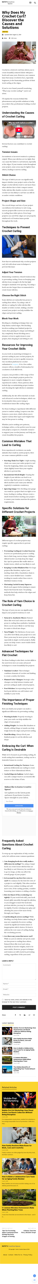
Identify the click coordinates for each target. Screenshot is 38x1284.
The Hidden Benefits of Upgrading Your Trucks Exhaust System (24, 1069)
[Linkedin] (25, 1015)
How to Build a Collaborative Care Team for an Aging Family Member (23, 1050)
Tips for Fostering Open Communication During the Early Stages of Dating (10, 1233)
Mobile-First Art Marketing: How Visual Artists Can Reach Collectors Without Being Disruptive (24, 1030)
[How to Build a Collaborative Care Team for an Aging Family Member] (7, 1051)
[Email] (34, 1015)
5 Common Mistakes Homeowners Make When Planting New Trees (22, 1059)
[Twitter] (20, 1015)
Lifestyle (5, 31)
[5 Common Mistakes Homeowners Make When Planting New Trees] (7, 1060)
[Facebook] (15, 1015)
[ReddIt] (29, 1015)
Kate (5, 38)
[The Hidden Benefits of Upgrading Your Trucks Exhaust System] (7, 1070)
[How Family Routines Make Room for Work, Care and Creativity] (7, 1041)
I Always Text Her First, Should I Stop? (28, 1231)
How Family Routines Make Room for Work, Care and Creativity (22, 1040)
